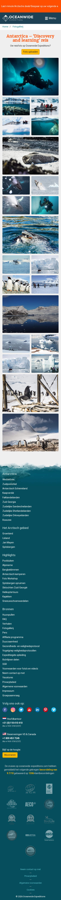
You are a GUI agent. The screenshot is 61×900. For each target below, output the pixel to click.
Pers (4, 632)
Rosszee (6, 520)
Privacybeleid (9, 682)
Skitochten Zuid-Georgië (14, 587)
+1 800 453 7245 (11, 738)
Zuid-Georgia (9, 502)
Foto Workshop (10, 578)
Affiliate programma (12, 637)
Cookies (30, 890)
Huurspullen (8, 614)
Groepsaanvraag (11, 695)
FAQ (4, 619)
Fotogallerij (8, 628)
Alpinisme (7, 565)
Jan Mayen (8, 542)
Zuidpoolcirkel (9, 484)
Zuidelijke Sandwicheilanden (17, 506)
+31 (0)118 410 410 (12, 723)
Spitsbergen (8, 547)
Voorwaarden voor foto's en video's (20, 668)
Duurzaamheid (10, 641)
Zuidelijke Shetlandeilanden (16, 511)
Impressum (8, 691)
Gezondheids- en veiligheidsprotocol (21, 646)
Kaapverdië (8, 493)
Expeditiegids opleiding (14, 655)
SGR (4, 664)
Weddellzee (8, 479)
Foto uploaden (30, 51)
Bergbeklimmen (10, 569)
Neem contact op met (13, 673)
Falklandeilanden (11, 497)
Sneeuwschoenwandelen (15, 601)
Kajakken (7, 596)
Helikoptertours (10, 592)
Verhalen (7, 623)
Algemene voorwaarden (14, 686)
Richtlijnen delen (10, 659)
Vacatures (7, 677)
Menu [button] (52, 18)
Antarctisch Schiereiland (14, 488)
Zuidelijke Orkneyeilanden (15, 515)
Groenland (7, 533)
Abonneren (10, 755)
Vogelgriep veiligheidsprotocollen (19, 650)
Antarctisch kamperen (13, 574)
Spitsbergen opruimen (13, 583)
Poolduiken (8, 560)
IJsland (6, 538)
